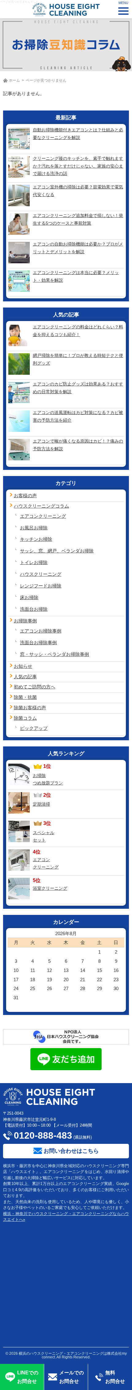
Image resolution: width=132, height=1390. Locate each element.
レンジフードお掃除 (40, 585)
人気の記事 (25, 676)
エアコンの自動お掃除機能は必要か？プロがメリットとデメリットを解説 (78, 248)
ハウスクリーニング (40, 574)
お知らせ (23, 666)
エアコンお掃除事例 (40, 630)
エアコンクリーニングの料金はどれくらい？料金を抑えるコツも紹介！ (78, 330)
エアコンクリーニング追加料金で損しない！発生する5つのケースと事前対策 (78, 219)
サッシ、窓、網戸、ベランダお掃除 (57, 550)
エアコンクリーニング (43, 516)
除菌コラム (25, 718)
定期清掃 (41, 804)
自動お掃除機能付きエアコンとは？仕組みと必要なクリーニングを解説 (78, 133)
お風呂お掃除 (34, 527)
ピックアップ (34, 728)
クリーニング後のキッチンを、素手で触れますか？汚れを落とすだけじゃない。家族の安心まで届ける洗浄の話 (78, 166)
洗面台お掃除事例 (38, 642)
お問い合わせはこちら (71, 1151)
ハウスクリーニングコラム (41, 506)
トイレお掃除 (34, 562)
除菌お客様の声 (30, 707)
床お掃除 (29, 597)
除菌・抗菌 (25, 697)
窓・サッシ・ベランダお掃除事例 (54, 654)
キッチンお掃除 (36, 539)
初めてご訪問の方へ (34, 686)
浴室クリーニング (50, 888)
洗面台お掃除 (34, 609)
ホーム (14, 80)
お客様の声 (25, 495)
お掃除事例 (25, 620)
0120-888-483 (43, 1135)
